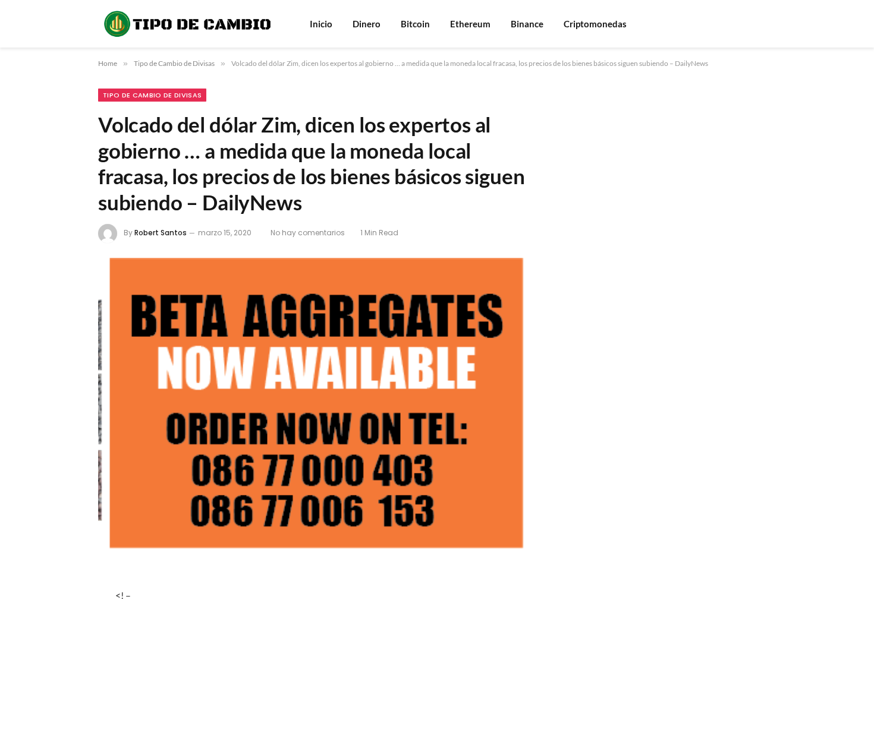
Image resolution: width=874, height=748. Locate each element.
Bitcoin (415, 23)
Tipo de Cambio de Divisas (152, 95)
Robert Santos (160, 233)
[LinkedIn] (58, 671)
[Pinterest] (58, 703)
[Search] (754, 24)
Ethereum (470, 23)
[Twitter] (58, 640)
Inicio (321, 23)
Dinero (367, 23)
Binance (527, 23)
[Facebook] (58, 608)
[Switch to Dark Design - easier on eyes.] (770, 24)
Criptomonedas (595, 23)
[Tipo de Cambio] (188, 24)
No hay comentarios (308, 233)
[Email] (58, 734)
